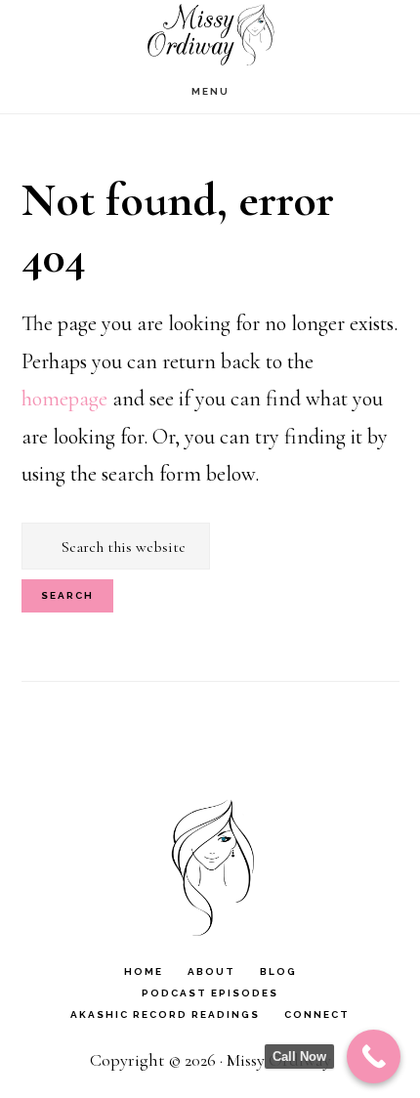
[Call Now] (373, 1056)
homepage (64, 398)
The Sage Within (210, 34)
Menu (210, 91)
